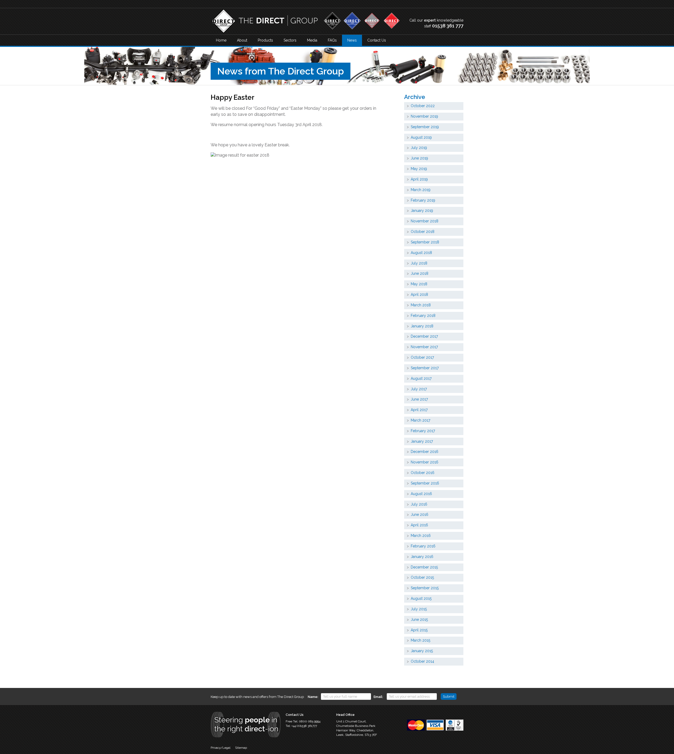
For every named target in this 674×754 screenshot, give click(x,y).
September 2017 (425, 368)
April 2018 (419, 294)
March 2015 (420, 640)
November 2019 (424, 116)
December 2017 (424, 336)
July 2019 (419, 148)
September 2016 (425, 483)
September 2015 (425, 588)
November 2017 (424, 347)
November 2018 (424, 221)
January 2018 (422, 326)
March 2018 (421, 305)
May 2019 (419, 169)
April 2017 (419, 410)
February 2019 (423, 200)
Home (221, 40)
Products (265, 40)
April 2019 (419, 179)
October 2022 (423, 106)
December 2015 (424, 567)
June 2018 (419, 273)
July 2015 (419, 609)
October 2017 (422, 357)
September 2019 (425, 127)
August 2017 (421, 378)
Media (312, 40)
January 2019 (422, 210)
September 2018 (425, 242)
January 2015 (422, 651)
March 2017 (420, 420)
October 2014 (422, 661)
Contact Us (376, 40)
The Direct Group (265, 21)
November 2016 (424, 462)
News (352, 40)
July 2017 (419, 389)
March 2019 (420, 190)
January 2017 (422, 441)
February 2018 (423, 315)
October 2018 (422, 231)
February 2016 (423, 546)
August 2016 (421, 494)
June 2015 (419, 619)
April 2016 (419, 525)
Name (313, 697)
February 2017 (423, 431)
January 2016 (422, 557)
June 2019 (419, 158)
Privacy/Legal (220, 748)
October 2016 (422, 473)
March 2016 (421, 535)
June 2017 (419, 399)
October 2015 (422, 577)
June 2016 (419, 514)
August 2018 (421, 253)
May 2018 (419, 284)
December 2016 (424, 452)
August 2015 (421, 598)
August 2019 (421, 137)
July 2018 (419, 263)
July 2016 (419, 504)
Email (378, 697)
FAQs (332, 40)
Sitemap (241, 748)
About (242, 40)
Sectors (290, 40)
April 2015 (419, 630)
